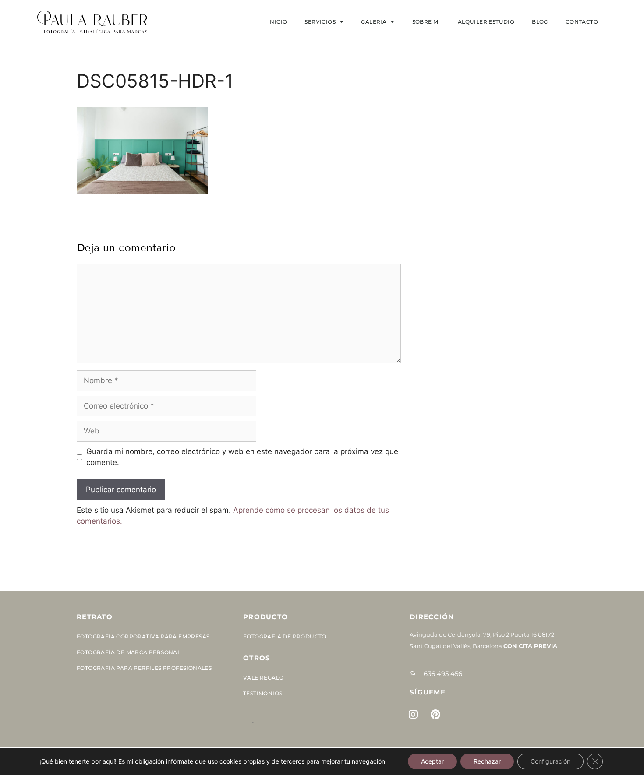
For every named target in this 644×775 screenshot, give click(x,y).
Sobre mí (426, 21)
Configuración (550, 761)
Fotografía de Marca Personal (128, 652)
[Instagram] (413, 714)
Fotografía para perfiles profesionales (144, 668)
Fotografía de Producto (284, 636)
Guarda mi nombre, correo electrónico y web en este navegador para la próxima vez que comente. (242, 457)
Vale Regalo (263, 677)
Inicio (277, 21)
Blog (540, 21)
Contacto (582, 21)
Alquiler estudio (486, 21)
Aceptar (432, 761)
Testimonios (262, 693)
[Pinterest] (435, 714)
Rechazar (487, 761)
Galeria (373, 21)
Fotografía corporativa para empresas (143, 636)
